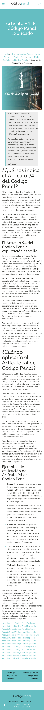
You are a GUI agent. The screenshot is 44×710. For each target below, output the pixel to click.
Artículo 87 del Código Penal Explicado (19, 626)
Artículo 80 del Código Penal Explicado (19, 641)
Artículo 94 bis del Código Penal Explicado (20, 635)
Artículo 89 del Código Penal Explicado (19, 632)
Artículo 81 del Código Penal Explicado (19, 649)
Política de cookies (22, 704)
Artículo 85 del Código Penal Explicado (19, 638)
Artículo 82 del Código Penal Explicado (19, 629)
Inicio (6, 54)
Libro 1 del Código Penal (21, 54)
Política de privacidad (22, 707)
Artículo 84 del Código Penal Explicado (19, 652)
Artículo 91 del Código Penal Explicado (19, 623)
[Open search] (39, 4)
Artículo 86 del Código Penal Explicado (19, 644)
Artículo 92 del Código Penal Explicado (19, 647)
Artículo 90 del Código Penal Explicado (19, 655)
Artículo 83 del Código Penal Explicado (19, 658)
